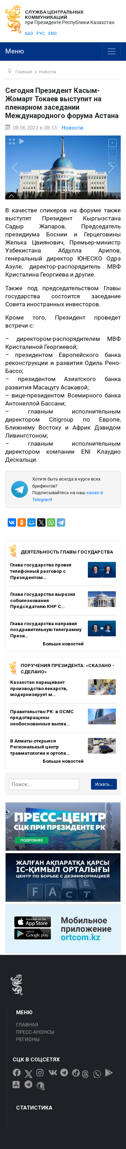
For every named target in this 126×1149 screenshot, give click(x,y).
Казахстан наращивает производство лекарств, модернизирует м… (39, 688)
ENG (52, 33)
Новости (72, 128)
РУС (40, 33)
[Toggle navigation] (111, 51)
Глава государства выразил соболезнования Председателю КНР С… (42, 600)
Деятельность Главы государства (67, 552)
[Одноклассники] (22, 522)
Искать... (104, 784)
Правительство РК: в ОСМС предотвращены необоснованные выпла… (42, 717)
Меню (14, 51)
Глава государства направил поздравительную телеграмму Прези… (46, 629)
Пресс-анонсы (35, 1032)
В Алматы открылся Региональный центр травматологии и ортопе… (40, 747)
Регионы (28, 1039)
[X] (41, 522)
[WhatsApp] (51, 522)
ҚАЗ (29, 33)
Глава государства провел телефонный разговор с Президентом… (40, 571)
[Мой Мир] (31, 522)
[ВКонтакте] (12, 522)
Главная (27, 1024)
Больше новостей (63, 643)
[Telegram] (61, 522)
